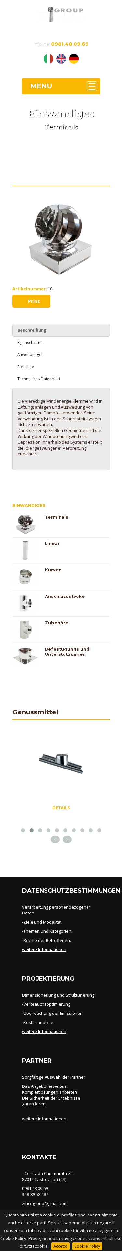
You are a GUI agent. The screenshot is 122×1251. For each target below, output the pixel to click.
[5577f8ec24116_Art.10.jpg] (61, 205)
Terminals (56, 517)
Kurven (53, 569)
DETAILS (61, 808)
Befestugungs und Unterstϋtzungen (67, 651)
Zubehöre (56, 622)
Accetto (60, 1246)
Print (33, 301)
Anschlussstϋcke (65, 596)
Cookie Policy (87, 1246)
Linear (52, 543)
